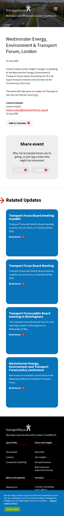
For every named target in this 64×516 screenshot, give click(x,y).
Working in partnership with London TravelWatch (31, 15)
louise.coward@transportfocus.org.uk (27, 109)
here (35, 94)
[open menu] (55, 9)
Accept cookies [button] (12, 509)
